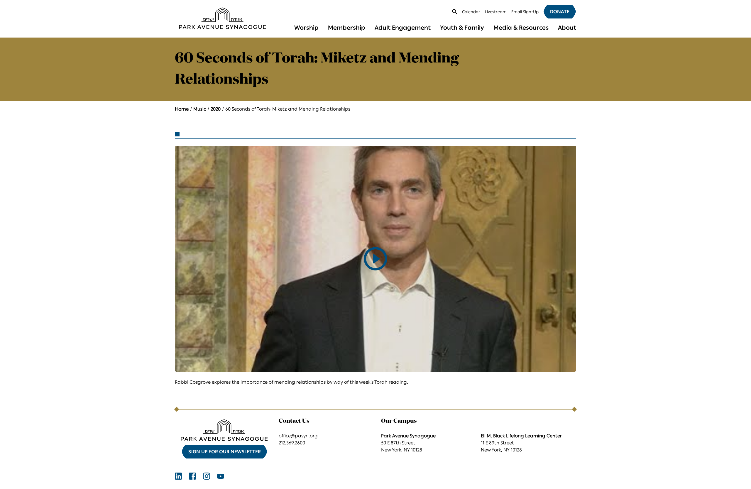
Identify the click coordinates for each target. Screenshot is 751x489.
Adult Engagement (403, 27)
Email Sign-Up (525, 11)
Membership (346, 27)
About (567, 27)
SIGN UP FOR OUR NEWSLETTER (224, 451)
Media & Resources (521, 27)
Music (199, 109)
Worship (306, 27)
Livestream (496, 11)
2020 (216, 109)
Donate (559, 11)
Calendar (471, 11)
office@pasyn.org (298, 436)
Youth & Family (462, 27)
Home (182, 109)
